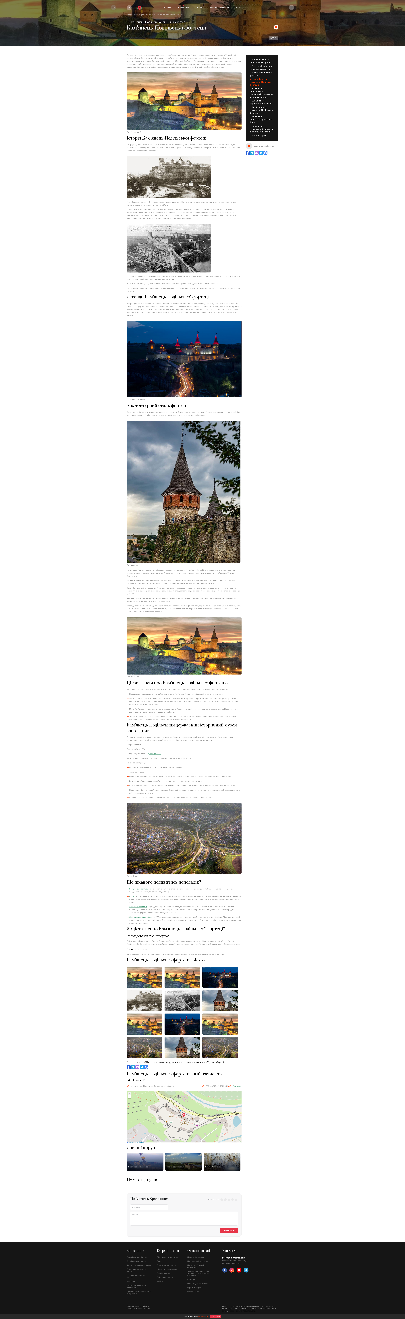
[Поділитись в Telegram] (133, 1067)
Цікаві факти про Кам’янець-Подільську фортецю (261, 82)
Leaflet (130, 1142)
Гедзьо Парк (193, 1292)
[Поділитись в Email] (137, 1067)
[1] (221, 1199)
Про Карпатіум (164, 1273)
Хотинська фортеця (138, 907)
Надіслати (229, 1230)
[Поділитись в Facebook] (129, 1067)
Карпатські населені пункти (139, 1265)
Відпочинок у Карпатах (167, 1257)
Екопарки (131, 1281)
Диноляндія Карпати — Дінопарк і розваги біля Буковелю (198, 1273)
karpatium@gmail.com (233, 1257)
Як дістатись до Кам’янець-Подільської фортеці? (261, 110)
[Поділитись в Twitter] (142, 1067)
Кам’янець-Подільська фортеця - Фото (261, 119)
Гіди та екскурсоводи (166, 1265)
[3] (229, 1199)
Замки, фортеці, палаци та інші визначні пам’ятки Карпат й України (158, 15)
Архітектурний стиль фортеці (261, 74)
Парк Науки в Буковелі (198, 1284)
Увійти (160, 1281)
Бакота (132, 896)
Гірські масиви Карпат (137, 1257)
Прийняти (216, 1317)
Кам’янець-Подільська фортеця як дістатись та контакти (261, 129)
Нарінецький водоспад (197, 1261)
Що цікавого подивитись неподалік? (261, 102)
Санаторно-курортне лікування (136, 1286)
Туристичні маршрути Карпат (136, 1270)
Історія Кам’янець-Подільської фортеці (260, 61)
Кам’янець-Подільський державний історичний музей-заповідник (261, 93)
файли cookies (203, 1317)
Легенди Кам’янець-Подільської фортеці (261, 67)
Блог (159, 1261)
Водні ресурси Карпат (136, 1261)
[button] (183, 1115)
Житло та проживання (167, 1269)
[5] (236, 1199)
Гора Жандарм (194, 1288)
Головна (130, 15)
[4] (232, 1199)
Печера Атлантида (195, 1257)
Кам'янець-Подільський (140, 889)
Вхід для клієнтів (165, 1277)
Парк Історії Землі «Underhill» (195, 1266)
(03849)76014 (154, 753)
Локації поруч (259, 135)
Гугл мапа (237, 1086)
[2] (225, 1199)
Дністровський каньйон (140, 917)
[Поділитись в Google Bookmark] (146, 1067)
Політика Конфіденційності (138, 1306)
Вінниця (191, 1280)
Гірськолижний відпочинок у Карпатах (139, 1293)
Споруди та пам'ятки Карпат (136, 1276)
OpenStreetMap (139, 1142)
